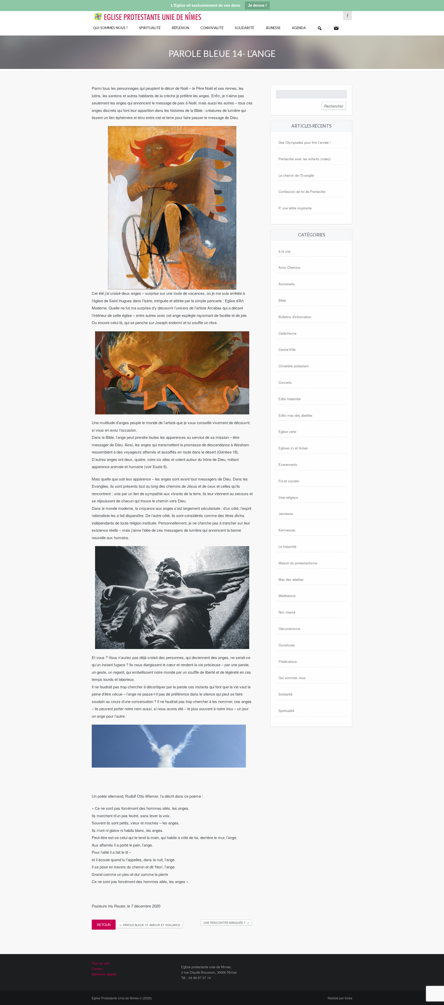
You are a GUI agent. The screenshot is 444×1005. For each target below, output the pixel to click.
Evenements (288, 464)
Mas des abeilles (291, 579)
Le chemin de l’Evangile (296, 175)
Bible (282, 300)
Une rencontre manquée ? (226, 922)
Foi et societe (289, 480)
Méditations (287, 595)
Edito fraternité (289, 398)
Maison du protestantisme (298, 563)
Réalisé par (340, 998)
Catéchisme (287, 333)
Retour (103, 924)
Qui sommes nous (292, 677)
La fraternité (287, 546)
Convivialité (212, 28)
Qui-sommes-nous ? (110, 28)
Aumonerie (286, 283)
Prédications (288, 661)
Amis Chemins (289, 267)
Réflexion (180, 28)
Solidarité (244, 28)
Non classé (287, 612)
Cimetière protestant (294, 365)
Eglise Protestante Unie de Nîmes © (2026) (122, 998)
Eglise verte (287, 431)
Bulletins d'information (295, 316)
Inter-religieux (288, 497)
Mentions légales (104, 974)
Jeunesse (273, 28)
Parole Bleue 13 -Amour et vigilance (149, 925)
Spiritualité (150, 28)
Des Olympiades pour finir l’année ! (305, 142)
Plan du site (100, 963)
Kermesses (287, 530)
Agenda (299, 28)
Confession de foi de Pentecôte (302, 191)
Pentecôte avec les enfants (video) (304, 158)
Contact (97, 968)
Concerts (285, 382)
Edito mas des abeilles (295, 415)
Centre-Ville (287, 349)
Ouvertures (287, 645)
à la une (284, 251)
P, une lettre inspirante (295, 208)
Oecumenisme (289, 628)
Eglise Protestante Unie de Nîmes (155, 12)
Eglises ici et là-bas (293, 448)
